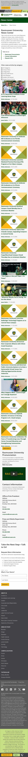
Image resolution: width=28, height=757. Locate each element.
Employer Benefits (5, 677)
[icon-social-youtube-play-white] (24, 689)
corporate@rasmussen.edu (9, 514)
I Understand (5, 7)
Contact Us (4, 595)
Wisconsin (3, 665)
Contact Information (11, 56)
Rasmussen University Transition (9, 620)
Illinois (2, 656)
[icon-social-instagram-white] (6, 689)
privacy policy (15, 5)
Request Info (16, 11)
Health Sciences (5, 637)
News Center (7, 20)
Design (3, 632)
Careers (3, 600)
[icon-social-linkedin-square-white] (11, 689)
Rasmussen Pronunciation (12, 54)
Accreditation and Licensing (8, 598)
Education (3, 634)
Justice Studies (4, 642)
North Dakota (4, 663)
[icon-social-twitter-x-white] (19, 689)
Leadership (4, 610)
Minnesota (3, 661)
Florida (3, 653)
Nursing (3, 644)
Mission (3, 615)
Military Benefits (5, 674)
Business (3, 629)
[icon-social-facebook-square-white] (2, 689)
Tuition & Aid (5, 672)
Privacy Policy (21, 682)
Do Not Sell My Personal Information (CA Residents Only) (13, 685)
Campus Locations (7, 651)
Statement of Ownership (7, 623)
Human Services (5, 639)
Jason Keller (4, 120)
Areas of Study (5, 627)
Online (2, 668)
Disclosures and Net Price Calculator (9, 682)
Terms (2, 683)
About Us (3, 25)
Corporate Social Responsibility (9, 603)
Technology (4, 647)
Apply (24, 11)
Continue (4, 584)
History (3, 608)
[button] (25, 15)
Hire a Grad (4, 605)
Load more (6, 448)
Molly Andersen (5, 99)
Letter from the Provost (7, 613)
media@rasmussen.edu (8, 537)
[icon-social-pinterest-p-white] (15, 689)
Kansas (3, 658)
